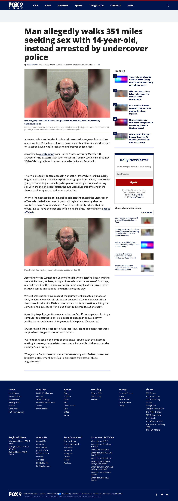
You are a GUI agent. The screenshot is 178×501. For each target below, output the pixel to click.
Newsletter (68, 447)
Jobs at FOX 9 (42, 450)
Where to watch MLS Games (100, 479)
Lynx (65, 408)
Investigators (14, 402)
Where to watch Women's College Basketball (102, 468)
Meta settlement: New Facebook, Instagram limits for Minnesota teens (126, 267)
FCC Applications (43, 466)
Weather (41, 389)
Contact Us (41, 441)
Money (123, 389)
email (167, 494)
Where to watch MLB (100, 449)
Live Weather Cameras (45, 402)
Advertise (40, 460)
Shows (149, 389)
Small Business (125, 402)
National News (15, 396)
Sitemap (39, 456)
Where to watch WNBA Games (101, 473)
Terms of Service (135, 197)
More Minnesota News (128, 208)
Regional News (17, 437)
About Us (41, 437)
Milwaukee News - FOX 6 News (19, 442)
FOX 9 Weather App (44, 393)
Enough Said (151, 405)
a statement (46, 153)
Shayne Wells (96, 393)
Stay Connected (73, 437)
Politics (12, 405)
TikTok (66, 460)
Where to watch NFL (100, 441)
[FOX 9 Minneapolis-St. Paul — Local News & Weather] (17, 5)
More (131, 5)
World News (14, 399)
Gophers (67, 396)
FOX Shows (151, 393)
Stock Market (124, 399)
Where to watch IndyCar (101, 458)
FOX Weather (41, 408)
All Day (149, 402)
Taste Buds (151, 418)
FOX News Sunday (16, 412)
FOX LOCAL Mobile (72, 444)
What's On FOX (42, 453)
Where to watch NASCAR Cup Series (101, 454)
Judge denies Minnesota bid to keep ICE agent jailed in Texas (126, 220)
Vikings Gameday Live (155, 408)
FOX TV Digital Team (47, 65)
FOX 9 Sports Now (154, 415)
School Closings (43, 399)
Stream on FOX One (102, 437)
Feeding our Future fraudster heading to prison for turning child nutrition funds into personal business (127, 232)
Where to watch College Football (101, 445)
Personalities (41, 447)
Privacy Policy (137, 195)
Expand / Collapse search (167, 6)
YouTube (67, 463)
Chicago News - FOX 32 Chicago (19, 447)
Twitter (67, 456)
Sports (67, 389)
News (60, 65)
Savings (122, 405)
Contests (40, 444)
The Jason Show (153, 396)
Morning (96, 389)
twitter (162, 494)
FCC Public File (42, 463)
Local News (14, 393)
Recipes (94, 399)
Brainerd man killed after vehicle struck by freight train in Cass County (127, 244)
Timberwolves (69, 405)
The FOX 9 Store (153, 430)
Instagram (68, 453)
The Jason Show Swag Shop (155, 425)
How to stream (70, 441)
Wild (65, 402)
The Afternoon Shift (154, 421)
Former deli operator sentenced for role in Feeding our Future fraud (125, 256)
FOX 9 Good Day (153, 399)
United (66, 412)
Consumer (13, 408)
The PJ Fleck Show (153, 412)
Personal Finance (126, 393)
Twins (66, 399)
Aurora (66, 415)
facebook (157, 494)
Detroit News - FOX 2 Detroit (18, 453)
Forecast (40, 396)
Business (122, 396)
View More (146, 212)
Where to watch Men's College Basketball (100, 462)
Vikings (66, 393)
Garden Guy (96, 396)
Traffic (39, 405)
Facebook (68, 450)
